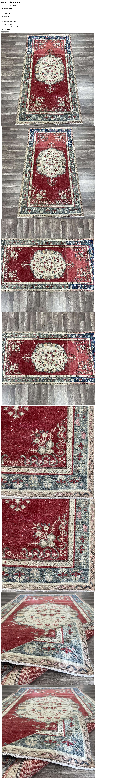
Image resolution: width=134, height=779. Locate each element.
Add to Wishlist (4, 32)
